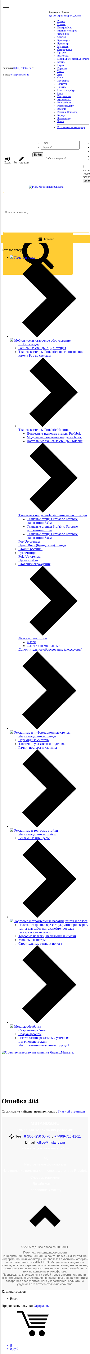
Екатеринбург (64, 27)
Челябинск (63, 33)
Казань (60, 61)
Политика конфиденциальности (45, 1252)
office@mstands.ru (19, 74)
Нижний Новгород (67, 30)
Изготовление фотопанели (45, 1164)
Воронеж (62, 68)
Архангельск (64, 99)
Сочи (60, 77)
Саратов (61, 36)
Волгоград (62, 55)
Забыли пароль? (56, 158)
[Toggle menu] (6, 6)
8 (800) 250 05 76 (37, 1136)
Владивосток (64, 96)
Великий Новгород (67, 112)
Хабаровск (63, 80)
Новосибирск (64, 102)
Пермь (60, 65)
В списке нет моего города (71, 127)
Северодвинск (64, 49)
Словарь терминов (45, 1177)
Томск (60, 71)
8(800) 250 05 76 (22, 68)
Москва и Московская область (73, 58)
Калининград (64, 118)
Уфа (59, 74)
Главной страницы (71, 1111)
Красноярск (63, 40)
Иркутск (61, 52)
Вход (7, 162)
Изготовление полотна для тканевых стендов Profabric (45, 1170)
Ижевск (61, 24)
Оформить (41, 1305)
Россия (61, 21)
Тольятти (62, 83)
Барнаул (61, 115)
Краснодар (62, 43)
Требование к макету (45, 1190)
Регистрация (21, 162)
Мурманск (62, 46)
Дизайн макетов (45, 1184)
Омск (60, 93)
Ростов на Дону (65, 105)
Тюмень (61, 86)
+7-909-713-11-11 (67, 1136)
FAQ (45, 1158)
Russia (60, 121)
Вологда (61, 108)
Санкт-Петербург (66, 90)
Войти (38, 154)
